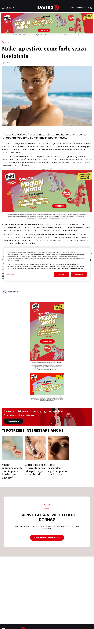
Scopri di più (13, 421)
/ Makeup (6, 42)
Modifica (10, 274)
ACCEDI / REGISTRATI (80, 8)
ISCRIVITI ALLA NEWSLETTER (47, 537)
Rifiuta (61, 274)
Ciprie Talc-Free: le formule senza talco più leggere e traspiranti (35, 469)
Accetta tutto (78, 274)
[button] (6, 7)
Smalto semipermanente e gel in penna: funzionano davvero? (12, 471)
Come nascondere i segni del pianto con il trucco (57, 469)
